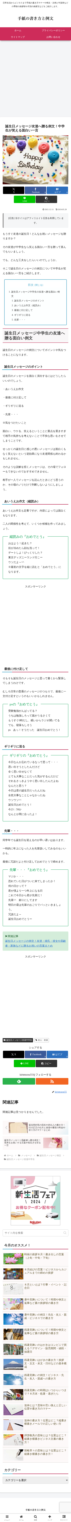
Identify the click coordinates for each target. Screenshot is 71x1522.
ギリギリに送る (22, 315)
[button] (46, 199)
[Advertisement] (35, 79)
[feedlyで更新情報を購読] (19, 1081)
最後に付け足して (23, 310)
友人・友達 (43, 1040)
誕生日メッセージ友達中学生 (19, 1040)
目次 (31, 284)
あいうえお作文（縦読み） (28, 305)
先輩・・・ (20, 319)
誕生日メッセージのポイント (29, 300)
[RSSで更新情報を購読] (52, 1081)
